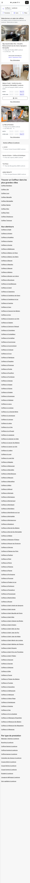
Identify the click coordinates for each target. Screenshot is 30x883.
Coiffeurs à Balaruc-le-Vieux (9, 253)
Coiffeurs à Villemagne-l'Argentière (11, 718)
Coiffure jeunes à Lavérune (9, 754)
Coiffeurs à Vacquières (8, 687)
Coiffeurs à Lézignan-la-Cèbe (10, 439)
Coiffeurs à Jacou (6, 404)
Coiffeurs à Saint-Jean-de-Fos (10, 632)
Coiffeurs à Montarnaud (8, 501)
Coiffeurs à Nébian (6, 536)
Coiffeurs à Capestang (8, 291)
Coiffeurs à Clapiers (7, 322)
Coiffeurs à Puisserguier (8, 594)
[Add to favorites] (26, 27)
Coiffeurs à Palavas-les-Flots (9, 551)
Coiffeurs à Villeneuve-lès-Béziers (11, 722)
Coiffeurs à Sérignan (7, 667)
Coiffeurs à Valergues (7, 694)
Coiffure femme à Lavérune (9, 746)
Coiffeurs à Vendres (7, 706)
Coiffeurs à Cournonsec (8, 342)
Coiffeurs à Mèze (6, 485)
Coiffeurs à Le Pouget (7, 431)
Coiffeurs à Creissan (7, 350)
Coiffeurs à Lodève (6, 450)
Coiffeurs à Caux (6, 307)
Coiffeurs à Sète (6, 671)
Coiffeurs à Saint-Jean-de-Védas (11, 636)
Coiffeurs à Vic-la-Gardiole (9, 714)
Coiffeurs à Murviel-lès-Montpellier (11, 532)
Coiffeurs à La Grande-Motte (9, 412)
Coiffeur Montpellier (7, 201)
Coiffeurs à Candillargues (8, 284)
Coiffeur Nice (5, 209)
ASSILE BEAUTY (7, 172)
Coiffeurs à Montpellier (8, 516)
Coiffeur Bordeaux (6, 185)
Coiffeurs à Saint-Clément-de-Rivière (12, 621)
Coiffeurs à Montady (7, 493)
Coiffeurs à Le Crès (7, 427)
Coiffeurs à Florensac (7, 365)
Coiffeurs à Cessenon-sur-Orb (10, 319)
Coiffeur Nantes (6, 205)
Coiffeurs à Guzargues (8, 396)
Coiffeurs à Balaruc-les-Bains (9, 257)
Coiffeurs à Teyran (6, 675)
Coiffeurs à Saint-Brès (7, 617)
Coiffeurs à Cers (6, 315)
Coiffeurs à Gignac (6, 388)
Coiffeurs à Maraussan (8, 466)
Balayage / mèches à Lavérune (10, 738)
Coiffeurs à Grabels (7, 392)
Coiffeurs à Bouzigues (7, 280)
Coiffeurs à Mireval (6, 489)
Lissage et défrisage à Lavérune (10, 777)
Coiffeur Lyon (5, 193)
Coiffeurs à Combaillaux (8, 334)
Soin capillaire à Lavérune (8, 781)
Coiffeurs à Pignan (6, 570)
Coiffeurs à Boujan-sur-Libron (10, 276)
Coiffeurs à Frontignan (8, 377)
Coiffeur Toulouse (6, 220)
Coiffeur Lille (5, 189)
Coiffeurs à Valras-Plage (8, 698)
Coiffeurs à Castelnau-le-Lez (9, 299)
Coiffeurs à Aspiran (7, 241)
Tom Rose (5, 164)
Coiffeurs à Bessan (6, 268)
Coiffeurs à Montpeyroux (8, 520)
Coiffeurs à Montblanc (7, 508)
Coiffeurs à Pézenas (7, 567)
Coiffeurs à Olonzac (7, 547)
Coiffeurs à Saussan (7, 660)
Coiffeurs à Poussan (7, 578)
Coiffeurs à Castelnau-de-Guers (10, 295)
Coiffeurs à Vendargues (8, 702)
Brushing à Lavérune (7, 742)
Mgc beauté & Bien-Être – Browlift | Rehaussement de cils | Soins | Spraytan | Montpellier (14, 46)
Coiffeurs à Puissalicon (8, 590)
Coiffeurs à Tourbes (7, 683)
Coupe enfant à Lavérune (8, 762)
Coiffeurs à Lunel (6, 454)
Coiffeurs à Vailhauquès (8, 691)
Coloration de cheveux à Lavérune (11, 758)
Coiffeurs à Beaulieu (7, 264)
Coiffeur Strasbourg (7, 216)
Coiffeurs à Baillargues (8, 249)
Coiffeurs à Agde (6, 229)
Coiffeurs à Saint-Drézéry (8, 625)
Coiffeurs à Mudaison (7, 524)
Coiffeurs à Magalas (7, 462)
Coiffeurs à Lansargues (8, 415)
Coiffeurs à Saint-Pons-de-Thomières (12, 652)
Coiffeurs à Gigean (6, 384)
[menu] (2, 2)
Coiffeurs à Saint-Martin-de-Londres (12, 640)
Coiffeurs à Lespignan (7, 435)
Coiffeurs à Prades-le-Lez (8, 582)
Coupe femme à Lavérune (8, 766)
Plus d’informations (15, 60)
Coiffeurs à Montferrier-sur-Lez (10, 512)
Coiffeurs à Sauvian (7, 663)
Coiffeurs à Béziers (6, 272)
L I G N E (5, 147)
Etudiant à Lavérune (7, 773)
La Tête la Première (7, 124)
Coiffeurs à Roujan (6, 601)
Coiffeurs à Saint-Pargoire (9, 648)
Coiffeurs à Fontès (6, 369)
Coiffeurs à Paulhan (7, 555)
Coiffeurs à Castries (7, 303)
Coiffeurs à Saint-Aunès (8, 609)
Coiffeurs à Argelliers (7, 237)
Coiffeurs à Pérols (6, 563)
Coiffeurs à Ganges (7, 381)
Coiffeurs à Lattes (6, 423)
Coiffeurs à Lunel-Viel (7, 458)
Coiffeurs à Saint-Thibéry (8, 656)
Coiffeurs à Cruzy (6, 353)
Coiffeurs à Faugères (7, 361)
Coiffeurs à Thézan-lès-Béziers (10, 679)
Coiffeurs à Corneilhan (8, 338)
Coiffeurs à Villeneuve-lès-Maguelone (12, 725)
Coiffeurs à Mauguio (7, 477)
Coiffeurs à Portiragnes (8, 574)
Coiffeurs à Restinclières (8, 598)
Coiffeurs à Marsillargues (8, 474)
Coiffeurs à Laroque (7, 419)
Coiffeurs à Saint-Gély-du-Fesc (10, 629)
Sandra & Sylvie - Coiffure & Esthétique (14, 155)
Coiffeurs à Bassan (6, 260)
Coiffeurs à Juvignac (7, 408)
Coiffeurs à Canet (6, 288)
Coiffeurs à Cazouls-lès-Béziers (10, 311)
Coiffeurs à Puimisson (7, 586)
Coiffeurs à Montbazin (7, 505)
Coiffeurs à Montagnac (8, 497)
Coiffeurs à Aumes (6, 245)
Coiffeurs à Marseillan (7, 470)
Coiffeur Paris (5, 213)
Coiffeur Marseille (6, 197)
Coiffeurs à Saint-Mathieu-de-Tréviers (12, 644)
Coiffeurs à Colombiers (8, 330)
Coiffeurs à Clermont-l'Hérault (10, 326)
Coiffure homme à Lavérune (9, 750)
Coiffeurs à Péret (6, 559)
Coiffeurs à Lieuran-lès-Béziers (10, 443)
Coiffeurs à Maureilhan (8, 481)
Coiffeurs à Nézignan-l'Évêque (10, 539)
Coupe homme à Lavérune (9, 769)
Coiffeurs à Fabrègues (7, 357)
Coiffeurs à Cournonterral (8, 346)
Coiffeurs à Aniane (6, 233)
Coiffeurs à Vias (6, 710)
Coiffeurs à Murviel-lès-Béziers (10, 528)
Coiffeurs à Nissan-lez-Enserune (11, 543)
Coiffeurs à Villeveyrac (7, 729)
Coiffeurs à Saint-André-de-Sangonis (12, 605)
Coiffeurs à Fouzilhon (7, 373)
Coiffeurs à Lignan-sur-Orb (9, 446)
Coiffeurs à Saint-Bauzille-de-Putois (11, 613)
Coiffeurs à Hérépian (7, 400)
